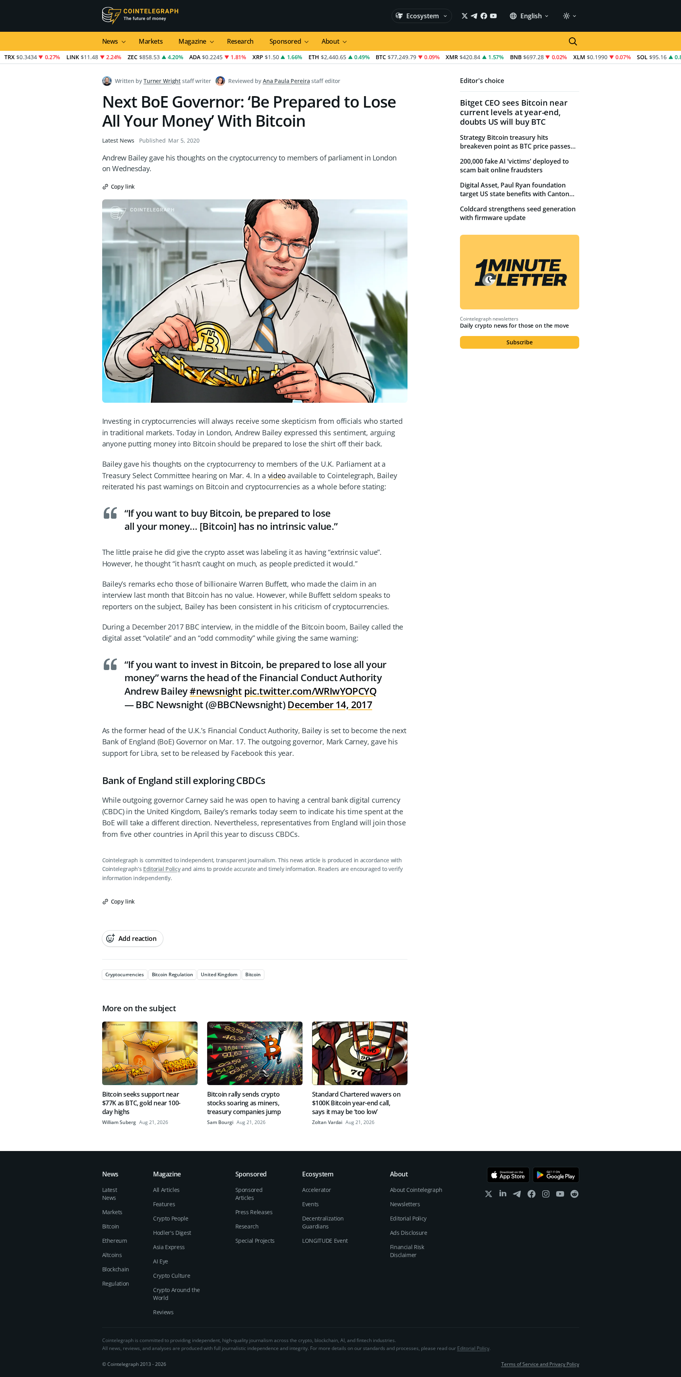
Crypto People (170, 1218)
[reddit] (574, 1195)
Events (310, 1204)
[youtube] (560, 1195)
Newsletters (405, 1204)
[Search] (572, 41)
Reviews (163, 1312)
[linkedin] (503, 1195)
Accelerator (316, 1190)
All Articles (166, 1190)
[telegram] (517, 1195)
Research (240, 41)
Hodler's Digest (172, 1232)
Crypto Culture (171, 1275)
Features (164, 1204)
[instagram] (546, 1195)
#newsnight (216, 690)
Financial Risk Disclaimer (407, 1251)
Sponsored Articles (249, 1193)
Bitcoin (111, 1226)
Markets (151, 41)
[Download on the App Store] (508, 1175)
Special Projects (255, 1240)
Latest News (118, 140)
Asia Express (169, 1247)
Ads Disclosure (408, 1232)
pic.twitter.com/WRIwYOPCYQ (310, 690)
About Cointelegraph (416, 1190)
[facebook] (531, 1195)
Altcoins (112, 1255)
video (277, 475)
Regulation (116, 1283)
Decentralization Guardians (322, 1222)
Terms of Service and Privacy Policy (540, 1364)
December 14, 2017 (329, 704)
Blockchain (116, 1269)
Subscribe (519, 342)
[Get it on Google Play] (556, 1175)
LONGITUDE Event (325, 1240)
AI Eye (160, 1261)
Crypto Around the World (176, 1294)
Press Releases (254, 1212)
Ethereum (114, 1240)
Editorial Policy (161, 869)
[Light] (569, 16)
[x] (488, 1195)
